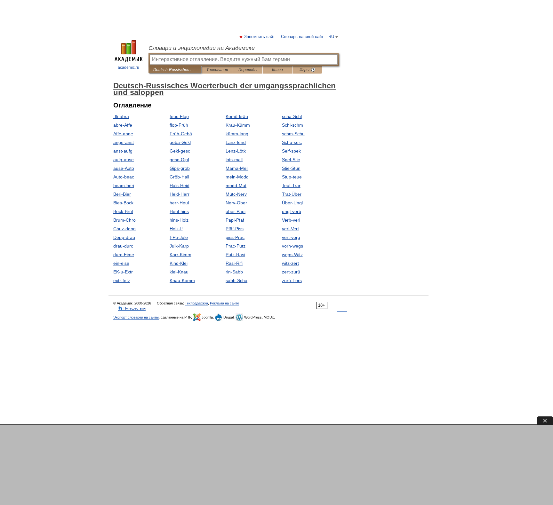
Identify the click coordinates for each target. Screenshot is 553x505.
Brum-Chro (124, 220)
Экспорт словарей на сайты (136, 317)
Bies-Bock (123, 202)
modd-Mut (236, 185)
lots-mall (234, 159)
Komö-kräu (237, 116)
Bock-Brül (123, 211)
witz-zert (290, 263)
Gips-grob (180, 168)
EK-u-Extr (123, 271)
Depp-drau (124, 237)
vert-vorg (291, 237)
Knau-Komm (182, 280)
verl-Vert (290, 228)
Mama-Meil (237, 168)
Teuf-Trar (291, 185)
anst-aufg (122, 151)
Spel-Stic (291, 159)
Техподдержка (196, 303)
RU (331, 37)
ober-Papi (235, 211)
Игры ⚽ (307, 69)
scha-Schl (292, 116)
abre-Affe (122, 125)
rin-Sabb (234, 271)
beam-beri (123, 185)
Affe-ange (123, 133)
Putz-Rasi (235, 254)
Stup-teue (292, 176)
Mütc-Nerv (236, 194)
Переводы (247, 69)
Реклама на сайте (224, 303)
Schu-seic (292, 142)
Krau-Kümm (238, 125)
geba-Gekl (180, 142)
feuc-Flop (179, 116)
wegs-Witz (292, 254)
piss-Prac (235, 237)
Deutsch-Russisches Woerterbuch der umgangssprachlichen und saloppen (174, 69)
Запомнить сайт (260, 37)
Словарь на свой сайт (302, 37)
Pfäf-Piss (235, 228)
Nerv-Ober (236, 202)
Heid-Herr (179, 194)
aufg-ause (123, 159)
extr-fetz (121, 280)
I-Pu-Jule (179, 237)
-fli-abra (121, 116)
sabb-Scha (236, 280)
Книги (277, 69)
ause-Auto (123, 168)
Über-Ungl (292, 202)
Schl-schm (292, 125)
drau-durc (123, 246)
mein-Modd (237, 176)
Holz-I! (176, 228)
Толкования (217, 69)
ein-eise (121, 263)
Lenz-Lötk (236, 151)
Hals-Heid (179, 185)
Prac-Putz (235, 246)
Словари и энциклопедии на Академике (201, 48)
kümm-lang (237, 133)
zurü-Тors (292, 280)
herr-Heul (179, 202)
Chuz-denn (124, 228)
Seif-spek (291, 151)
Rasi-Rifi (234, 263)
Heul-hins (179, 211)
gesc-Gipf (179, 159)
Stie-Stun (291, 168)
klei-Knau (179, 271)
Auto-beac (123, 176)
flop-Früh (179, 125)
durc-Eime (123, 254)
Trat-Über (291, 194)
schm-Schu (293, 133)
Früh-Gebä (181, 133)
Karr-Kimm (180, 254)
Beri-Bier (122, 194)
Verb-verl (291, 220)
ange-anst (123, 142)
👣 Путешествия (132, 308)
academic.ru (128, 67)
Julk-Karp (179, 246)
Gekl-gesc (180, 151)
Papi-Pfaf (235, 220)
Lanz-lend (236, 142)
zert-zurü (291, 271)
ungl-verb (291, 211)
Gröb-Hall (179, 176)
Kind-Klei (179, 263)
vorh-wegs (292, 246)
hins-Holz (179, 220)
